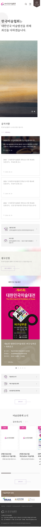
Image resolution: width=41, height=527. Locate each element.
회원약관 (3, 506)
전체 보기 (20, 401)
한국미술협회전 (27, 282)
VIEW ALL (7, 132)
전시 (26, 422)
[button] (32, 111)
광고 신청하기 (8, 268)
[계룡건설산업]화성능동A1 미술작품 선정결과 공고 (27, 455)
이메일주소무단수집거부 (26, 506)
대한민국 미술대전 (14, 282)
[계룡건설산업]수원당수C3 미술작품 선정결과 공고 (8, 455)
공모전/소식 (17, 422)
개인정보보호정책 (16, 506)
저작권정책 (8, 506)
